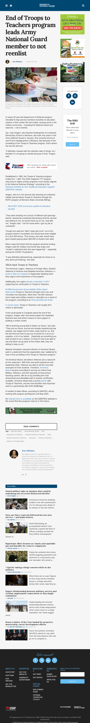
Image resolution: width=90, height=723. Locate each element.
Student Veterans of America (16, 438)
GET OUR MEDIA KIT (23, 673)
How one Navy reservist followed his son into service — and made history (28, 516)
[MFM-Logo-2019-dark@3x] (65, 707)
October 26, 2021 (31, 62)
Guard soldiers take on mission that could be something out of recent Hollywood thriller (28, 492)
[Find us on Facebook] (68, 96)
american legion (16, 431)
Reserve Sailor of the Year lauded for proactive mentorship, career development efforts (29, 623)
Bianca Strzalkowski (14, 572)
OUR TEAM (9, 675)
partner (43, 380)
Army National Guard (31, 431)
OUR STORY (10, 672)
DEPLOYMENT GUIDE (38, 690)
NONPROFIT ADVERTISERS (24, 678)
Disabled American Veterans (35, 434)
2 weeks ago (21, 520)
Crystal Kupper (12, 548)
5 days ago (21, 496)
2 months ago (23, 548)
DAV (43, 431)
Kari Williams (17, 62)
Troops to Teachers (45, 438)
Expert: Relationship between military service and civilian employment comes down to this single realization (31, 593)
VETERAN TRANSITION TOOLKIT (37, 697)
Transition (32, 438)
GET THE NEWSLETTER (10, 685)
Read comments (31, 426)
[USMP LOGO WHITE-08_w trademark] (10, 708)
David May (10, 598)
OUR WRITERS (9, 680)
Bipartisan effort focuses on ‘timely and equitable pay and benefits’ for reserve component (30, 544)
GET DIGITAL (38, 677)
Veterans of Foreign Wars (15, 441)
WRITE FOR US (51, 681)
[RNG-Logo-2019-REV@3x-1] (79, 707)
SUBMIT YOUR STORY (52, 675)
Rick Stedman (11, 496)
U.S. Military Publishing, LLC (16, 627)
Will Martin (10, 520)
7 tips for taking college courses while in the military (28, 568)
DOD (49, 434)
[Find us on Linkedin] (72, 102)
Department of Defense (15, 434)
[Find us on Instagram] (75, 96)
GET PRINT (37, 674)
